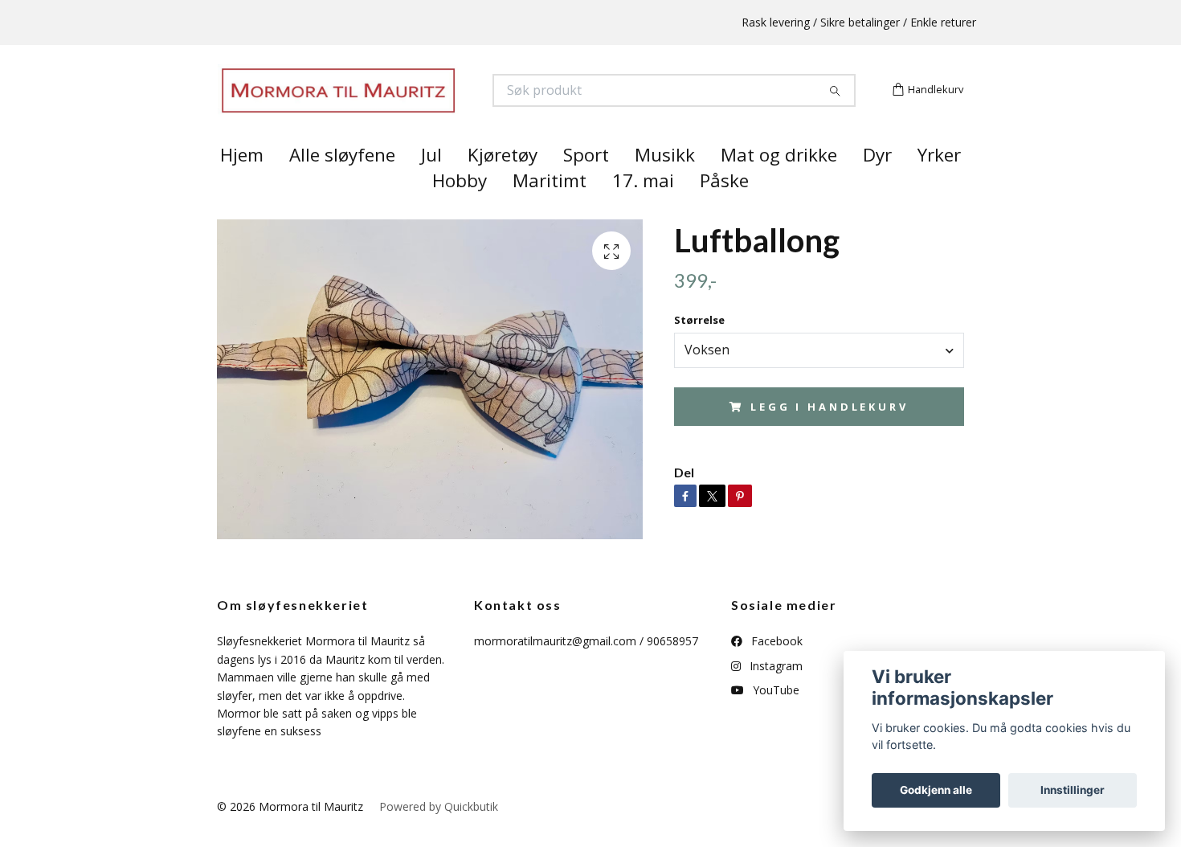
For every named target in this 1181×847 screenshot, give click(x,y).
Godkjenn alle (936, 790)
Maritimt (549, 209)
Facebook (775, 669)
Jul (431, 183)
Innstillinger (1072, 790)
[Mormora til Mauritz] (404, 104)
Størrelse (699, 349)
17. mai (643, 209)
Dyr (877, 183)
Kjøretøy (502, 183)
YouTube (774, 718)
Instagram (774, 694)
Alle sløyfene (342, 183)
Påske (724, 209)
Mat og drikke (779, 183)
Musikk (665, 183)
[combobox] (819, 378)
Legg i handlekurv (829, 435)
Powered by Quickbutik (438, 834)
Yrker (939, 183)
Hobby (459, 209)
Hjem (242, 183)
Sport (586, 183)
